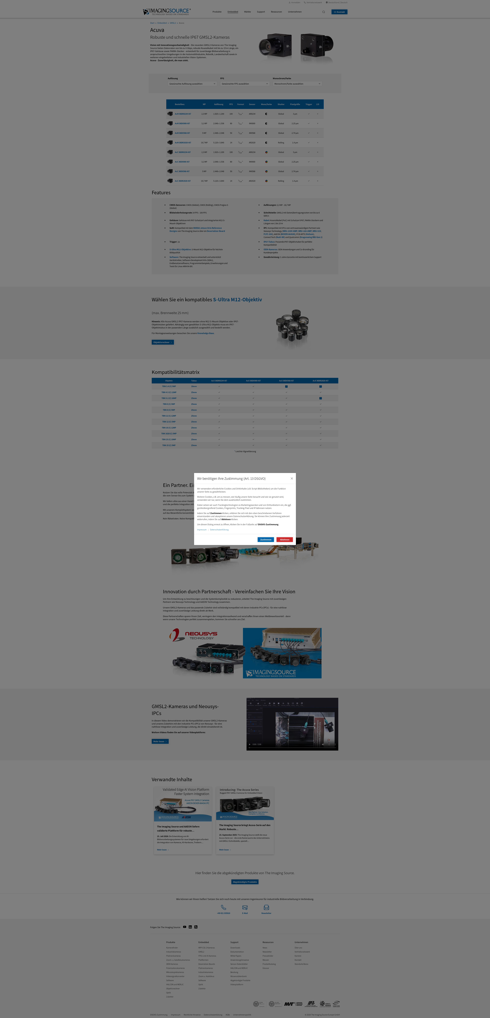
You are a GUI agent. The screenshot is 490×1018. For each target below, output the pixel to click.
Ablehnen (284, 539)
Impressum (202, 529)
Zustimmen (265, 539)
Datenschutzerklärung (219, 529)
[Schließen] (291, 478)
